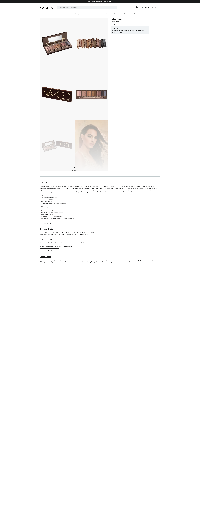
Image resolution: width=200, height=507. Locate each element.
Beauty (77, 14)
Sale (143, 14)
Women (59, 14)
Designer (116, 14)
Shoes (86, 14)
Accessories (97, 14)
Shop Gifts (49, 250)
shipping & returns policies (81, 234)
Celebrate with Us (108, 1)
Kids (107, 14)
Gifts (134, 14)
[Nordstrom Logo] (47, 8)
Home (126, 14)
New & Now (48, 14)
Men (68, 14)
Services (152, 14)
